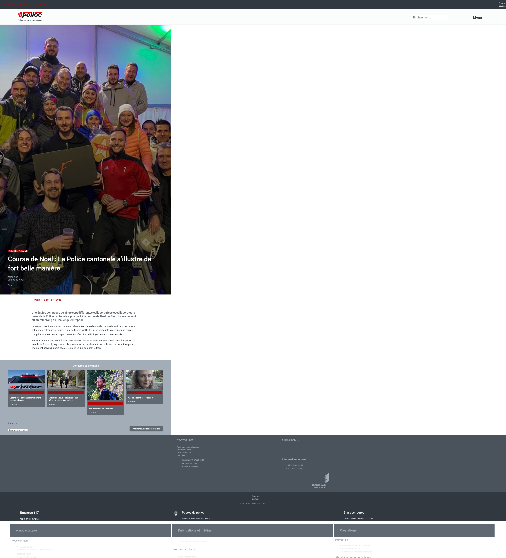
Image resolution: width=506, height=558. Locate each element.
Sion (10, 285)
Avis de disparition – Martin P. (101, 409)
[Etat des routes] (337, 513)
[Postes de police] (176, 513)
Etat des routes (354, 512)
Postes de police (193, 512)
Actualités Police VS (18, 251)
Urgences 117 (8, 5)
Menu (477, 17)
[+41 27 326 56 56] (12, 546)
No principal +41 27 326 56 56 (32, 5)
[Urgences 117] (14, 513)
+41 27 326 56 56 (24, 547)
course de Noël (16, 279)
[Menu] (486, 17)
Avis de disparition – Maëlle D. (140, 398)
